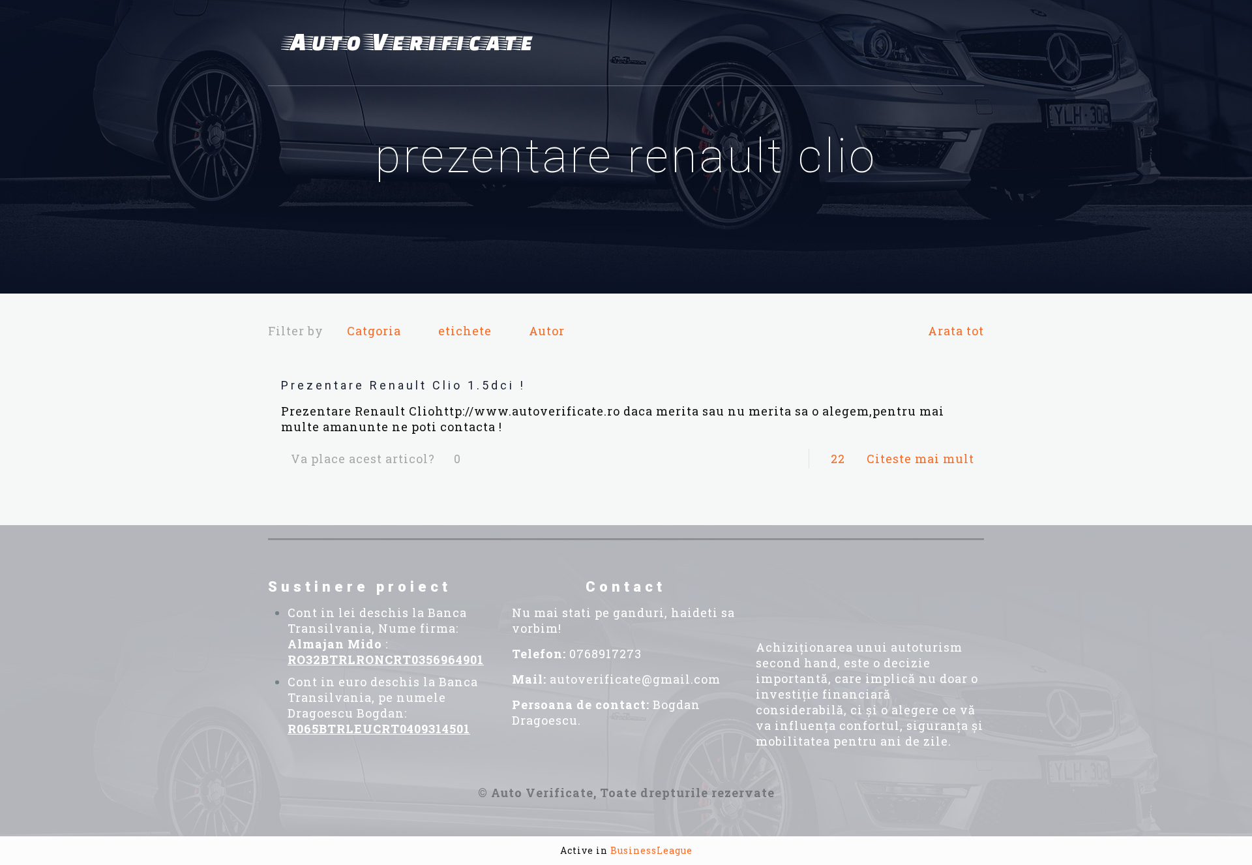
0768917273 (605, 653)
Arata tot (956, 331)
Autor (547, 331)
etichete (465, 331)
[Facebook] (797, 596)
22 (838, 458)
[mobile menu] (966, 43)
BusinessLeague (651, 850)
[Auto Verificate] (411, 43)
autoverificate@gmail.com (635, 679)
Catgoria (374, 331)
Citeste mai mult (920, 458)
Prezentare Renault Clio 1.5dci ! (403, 385)
